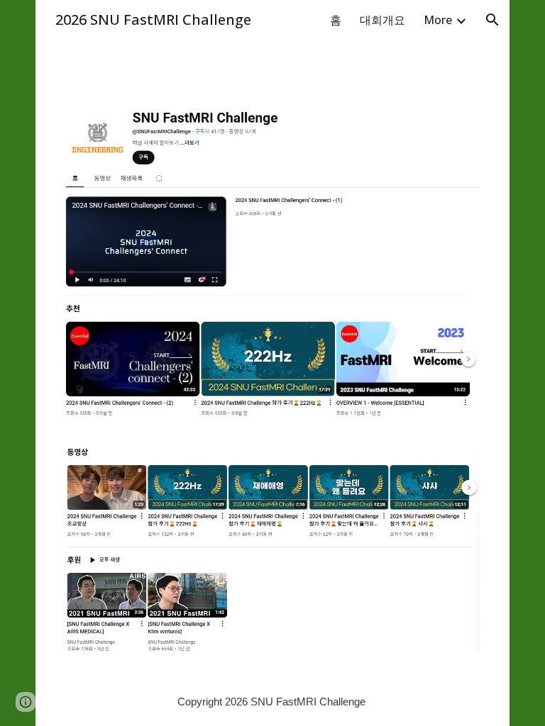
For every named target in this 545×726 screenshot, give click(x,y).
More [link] (438, 20)
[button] (492, 20)
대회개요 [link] (382, 20)
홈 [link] (335, 20)
